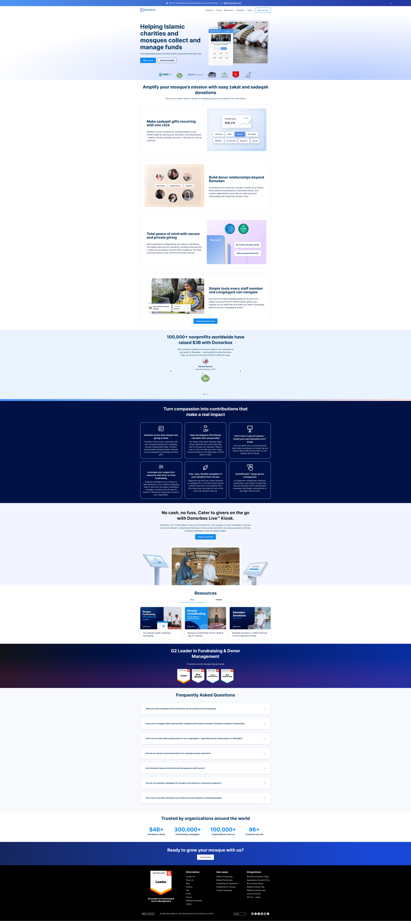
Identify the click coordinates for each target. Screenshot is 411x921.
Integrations (254, 872)
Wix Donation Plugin (255, 883)
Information (193, 872)
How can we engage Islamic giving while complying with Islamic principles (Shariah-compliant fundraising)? (195, 723)
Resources (228, 10)
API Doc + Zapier (254, 897)
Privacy (189, 897)
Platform (209, 10)
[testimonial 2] (205, 394)
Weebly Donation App (255, 887)
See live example (167, 60)
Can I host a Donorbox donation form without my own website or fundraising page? (184, 798)
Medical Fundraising (224, 880)
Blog (188, 883)
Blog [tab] (192, 599)
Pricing (219, 10)
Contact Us (190, 877)
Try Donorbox (205, 857)
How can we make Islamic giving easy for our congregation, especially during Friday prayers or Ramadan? (194, 738)
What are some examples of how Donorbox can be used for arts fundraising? (181, 709)
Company (240, 10)
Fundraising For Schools (226, 887)
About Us (190, 880)
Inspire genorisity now (205, 321)
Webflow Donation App (256, 890)
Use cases (222, 872)
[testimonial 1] (203, 394)
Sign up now (263, 10)
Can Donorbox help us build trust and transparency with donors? (175, 768)
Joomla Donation (254, 894)
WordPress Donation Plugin (258, 877)
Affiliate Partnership (194, 900)
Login (249, 10)
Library (189, 904)
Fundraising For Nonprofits (227, 883)
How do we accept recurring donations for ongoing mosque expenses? (178, 753)
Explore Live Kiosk (205, 537)
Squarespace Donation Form (258, 880)
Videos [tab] (219, 599)
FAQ (187, 890)
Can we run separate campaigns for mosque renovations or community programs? (183, 783)
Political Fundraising (224, 877)
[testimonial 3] (207, 394)
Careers (189, 887)
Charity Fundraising (224, 890)
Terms (188, 894)
